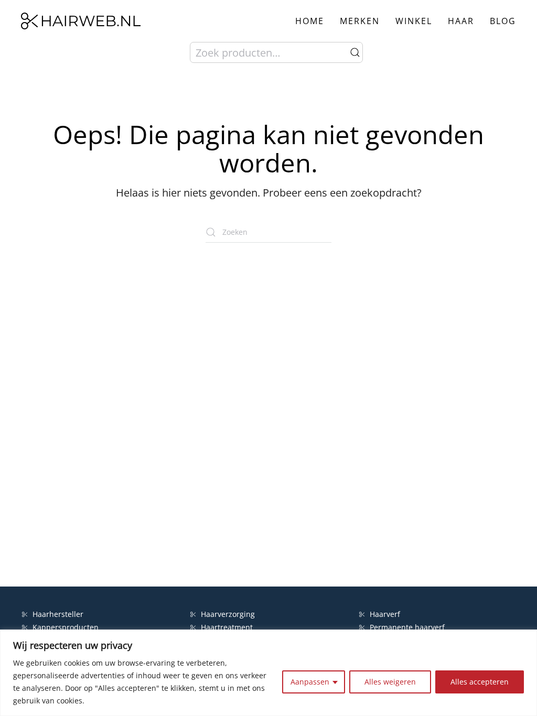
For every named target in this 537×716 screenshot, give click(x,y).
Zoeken (355, 52)
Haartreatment (227, 627)
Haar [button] (461, 21)
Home (309, 21)
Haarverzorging (228, 614)
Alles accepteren (479, 682)
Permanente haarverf (407, 627)
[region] (268, 673)
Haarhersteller (58, 614)
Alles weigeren (390, 682)
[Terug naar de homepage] (81, 21)
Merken (360, 21)
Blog (503, 21)
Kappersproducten (66, 627)
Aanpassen (310, 682)
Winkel (413, 21)
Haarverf (386, 614)
